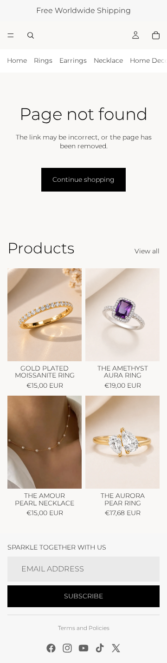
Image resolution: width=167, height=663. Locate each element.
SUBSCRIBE (83, 596)
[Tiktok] (99, 648)
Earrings (73, 60)
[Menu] (10, 35)
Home (17, 60)
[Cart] (156, 35)
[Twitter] (116, 648)
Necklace (108, 60)
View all (147, 251)
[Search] (30, 35)
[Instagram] (67, 648)
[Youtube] (83, 648)
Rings (43, 60)
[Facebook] (51, 648)
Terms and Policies (83, 627)
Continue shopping (83, 179)
